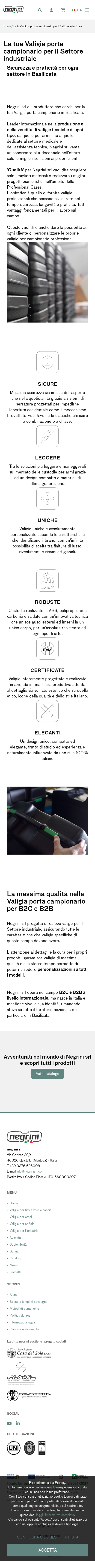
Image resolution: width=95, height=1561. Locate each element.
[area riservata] (53, 10)
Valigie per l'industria (24, 1230)
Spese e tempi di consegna (28, 1301)
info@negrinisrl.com (30, 1171)
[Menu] (87, 10)
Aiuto (13, 1295)
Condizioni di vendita (24, 1329)
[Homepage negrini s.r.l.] (13, 9)
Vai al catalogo (47, 1073)
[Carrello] (65, 10)
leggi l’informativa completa (55, 1515)
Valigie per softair (22, 1224)
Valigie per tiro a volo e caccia (30, 1210)
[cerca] (42, 10)
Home (7, 26)
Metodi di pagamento (24, 1308)
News (14, 1265)
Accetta (48, 1550)
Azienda (15, 1237)
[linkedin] (18, 1423)
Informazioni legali (22, 1322)
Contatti (15, 1272)
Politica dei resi (20, 1315)
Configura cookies (37, 1537)
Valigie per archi (21, 1217)
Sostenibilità (18, 1244)
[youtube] (9, 1423)
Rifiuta (71, 1537)
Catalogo (16, 1258)
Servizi (14, 1251)
